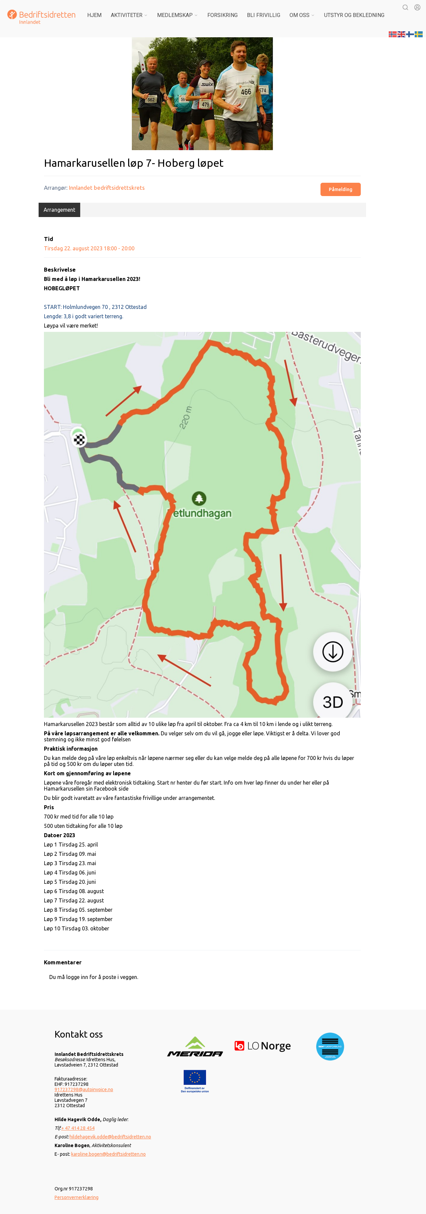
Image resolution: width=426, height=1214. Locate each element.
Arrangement (59, 210)
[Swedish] (419, 34)
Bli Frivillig (263, 15)
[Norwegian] (393, 34)
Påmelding (340, 189)
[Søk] (405, 7)
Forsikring (222, 15)
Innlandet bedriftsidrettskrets (107, 187)
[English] (401, 34)
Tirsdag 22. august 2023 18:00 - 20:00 (89, 248)
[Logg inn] (417, 7)
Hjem (94, 15)
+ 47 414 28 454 (78, 1128)
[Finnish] (410, 34)
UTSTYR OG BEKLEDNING (354, 15)
